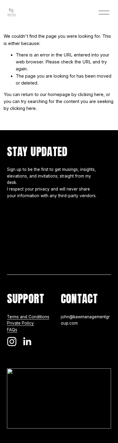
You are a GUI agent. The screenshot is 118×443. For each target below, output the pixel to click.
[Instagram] (12, 341)
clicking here (90, 94)
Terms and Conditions (28, 316)
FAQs (12, 329)
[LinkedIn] (27, 341)
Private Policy (20, 323)
